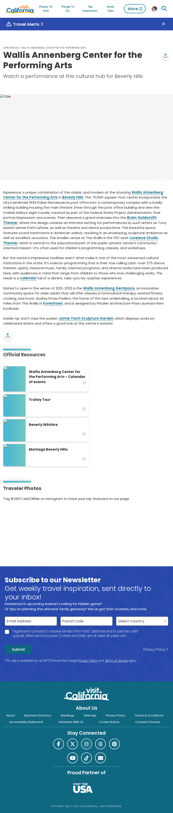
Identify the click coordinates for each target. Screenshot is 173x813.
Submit (18, 649)
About (10, 715)
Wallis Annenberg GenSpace (109, 288)
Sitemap (90, 715)
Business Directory (37, 715)
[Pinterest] (16, 513)
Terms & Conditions (149, 715)
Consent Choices (147, 722)
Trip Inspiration (89, 9)
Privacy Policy (154, 649)
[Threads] (100, 743)
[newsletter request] (100, 757)
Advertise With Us (71, 722)
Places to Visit (45, 9)
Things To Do (68, 9)
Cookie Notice (109, 722)
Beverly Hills (72, 197)
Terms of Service (116, 660)
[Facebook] (58, 743)
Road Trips (110, 9)
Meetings (67, 715)
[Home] (20, 8)
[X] (72, 743)
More (133, 8)
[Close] (167, 24)
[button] (165, 55)
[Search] (164, 8)
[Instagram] (10, 513)
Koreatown (53, 303)
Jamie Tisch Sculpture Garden (86, 318)
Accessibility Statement (26, 722)
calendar (28, 278)
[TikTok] (86, 757)
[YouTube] (22, 513)
